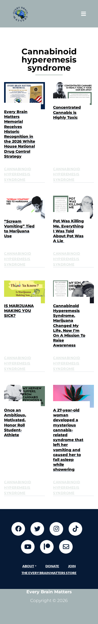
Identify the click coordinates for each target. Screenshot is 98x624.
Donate (52, 566)
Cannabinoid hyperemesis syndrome (17, 174)
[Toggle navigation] (84, 13)
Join (72, 566)
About (28, 566)
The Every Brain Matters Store (49, 573)
